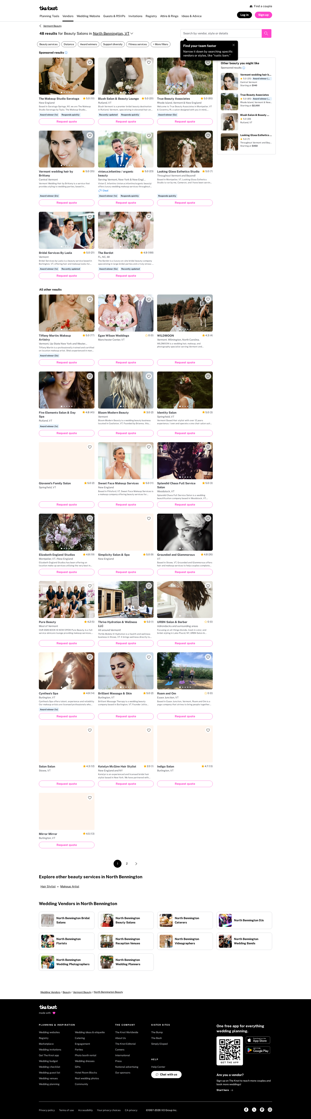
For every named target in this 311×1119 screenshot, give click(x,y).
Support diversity (112, 44)
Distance (69, 44)
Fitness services (138, 44)
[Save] (90, 62)
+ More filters (160, 44)
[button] (66, 53)
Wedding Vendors (50, 992)
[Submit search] (266, 33)
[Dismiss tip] (233, 45)
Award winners (88, 44)
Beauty (67, 992)
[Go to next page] (136, 864)
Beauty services (48, 44)
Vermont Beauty (52, 25)
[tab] (61, 92)
